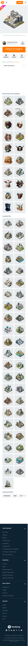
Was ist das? (16, 62)
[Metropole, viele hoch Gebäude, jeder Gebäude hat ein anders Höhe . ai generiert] (8, 100)
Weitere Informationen (9, 64)
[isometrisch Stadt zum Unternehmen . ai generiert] (8, 123)
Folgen (22, 44)
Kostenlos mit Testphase (14, 49)
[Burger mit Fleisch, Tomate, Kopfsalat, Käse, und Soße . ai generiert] (8, 218)
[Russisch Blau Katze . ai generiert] (8, 312)
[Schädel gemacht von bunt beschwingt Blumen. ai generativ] (8, 147)
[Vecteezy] (2, 2)
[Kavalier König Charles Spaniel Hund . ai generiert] (8, 170)
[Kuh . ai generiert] (8, 265)
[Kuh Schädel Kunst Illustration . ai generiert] (8, 159)
